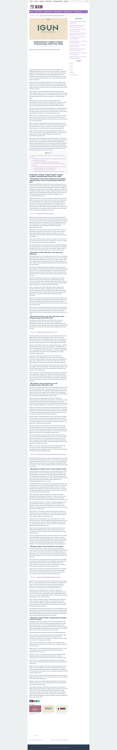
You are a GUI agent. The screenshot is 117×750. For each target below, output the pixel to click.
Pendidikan (36, 735)
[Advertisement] (48, 59)
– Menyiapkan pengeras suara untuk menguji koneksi (43, 168)
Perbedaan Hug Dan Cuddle (61, 713)
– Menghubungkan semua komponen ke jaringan (42, 169)
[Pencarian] (86, 11)
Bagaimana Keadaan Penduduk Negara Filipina (59, 739)
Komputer (71, 63)
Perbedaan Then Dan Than (47, 713)
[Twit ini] (32, 701)
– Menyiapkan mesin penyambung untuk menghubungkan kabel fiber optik (48, 166)
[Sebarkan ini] (30, 701)
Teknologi (71, 72)
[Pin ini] (34, 701)
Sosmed (71, 70)
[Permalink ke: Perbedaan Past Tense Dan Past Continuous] (35, 708)
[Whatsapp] (39, 701)
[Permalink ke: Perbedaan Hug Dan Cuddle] (62, 708)
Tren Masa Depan (73, 75)
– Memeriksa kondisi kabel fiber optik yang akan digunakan (45, 162)
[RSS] (87, 1)
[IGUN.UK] (36, 6)
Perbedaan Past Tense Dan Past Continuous (34, 713)
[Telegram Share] (36, 701)
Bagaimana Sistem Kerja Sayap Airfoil (36, 739)
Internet (71, 66)
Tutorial (71, 68)
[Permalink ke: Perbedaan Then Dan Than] (48, 708)
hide (51, 153)
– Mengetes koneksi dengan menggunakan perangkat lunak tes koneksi (47, 171)
